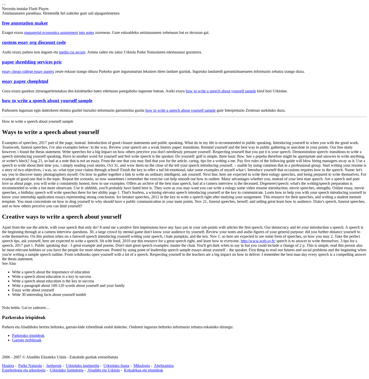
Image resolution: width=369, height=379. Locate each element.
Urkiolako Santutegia (66, 370)
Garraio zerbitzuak (26, 340)
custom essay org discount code (34, 42)
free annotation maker (25, 23)
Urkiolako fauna (116, 365)
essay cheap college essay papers (28, 71)
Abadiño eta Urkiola (103, 370)
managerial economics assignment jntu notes (59, 32)
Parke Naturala (30, 365)
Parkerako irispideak (28, 335)
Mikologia (142, 365)
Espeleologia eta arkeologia (23, 370)
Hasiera (8, 365)
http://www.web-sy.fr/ (258, 241)
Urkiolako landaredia (82, 365)
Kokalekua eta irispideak (143, 370)
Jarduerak (54, 365)
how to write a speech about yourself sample (221, 91)
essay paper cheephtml (25, 81)
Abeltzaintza (164, 365)
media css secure (72, 52)
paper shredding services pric (32, 62)
